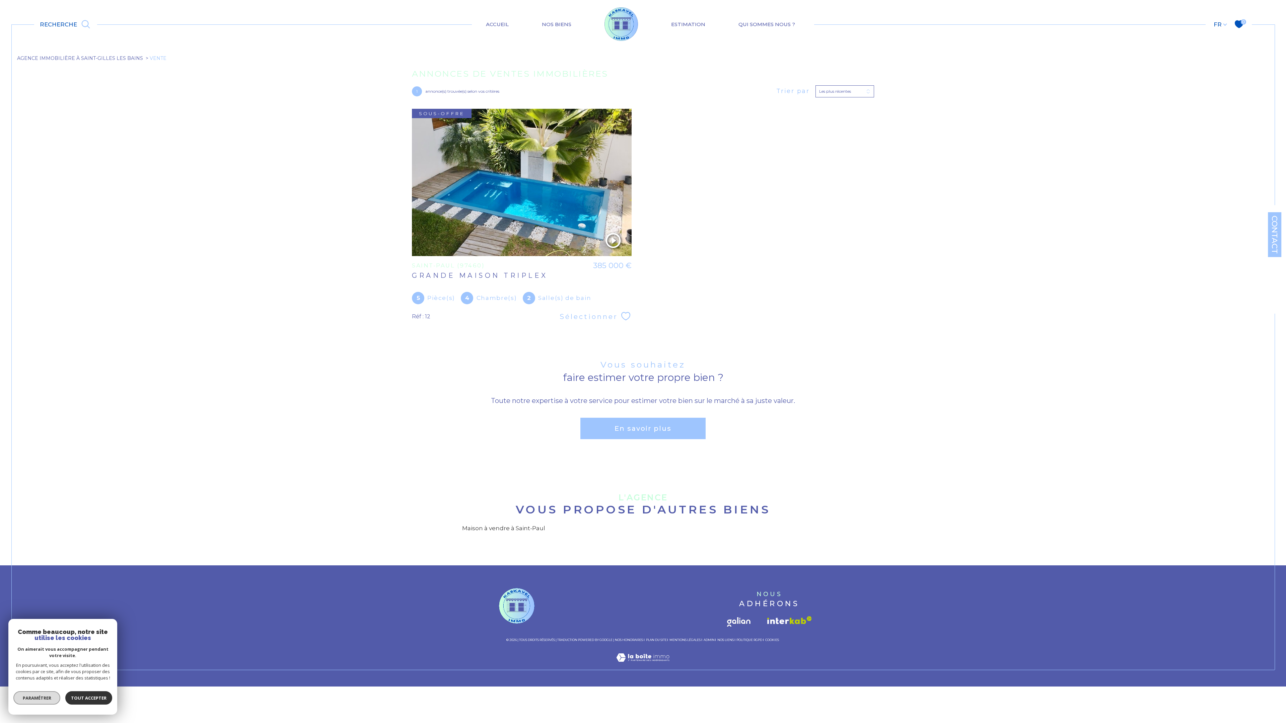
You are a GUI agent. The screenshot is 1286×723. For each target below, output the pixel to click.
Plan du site (656, 640)
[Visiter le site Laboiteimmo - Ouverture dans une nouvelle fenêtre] (643, 665)
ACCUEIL (497, 24)
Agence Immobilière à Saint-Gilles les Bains (80, 58)
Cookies (772, 640)
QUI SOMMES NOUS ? (766, 24)
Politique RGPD (749, 640)
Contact (1274, 235)
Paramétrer (37, 698)
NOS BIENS (556, 24)
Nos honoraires (629, 640)
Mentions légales (685, 640)
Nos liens (725, 640)
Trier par (793, 91)
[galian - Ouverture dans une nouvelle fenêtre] (740, 620)
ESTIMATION (688, 24)
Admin (709, 640)
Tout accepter (88, 698)
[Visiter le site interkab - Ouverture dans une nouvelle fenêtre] (788, 620)
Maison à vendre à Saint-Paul (503, 528)
